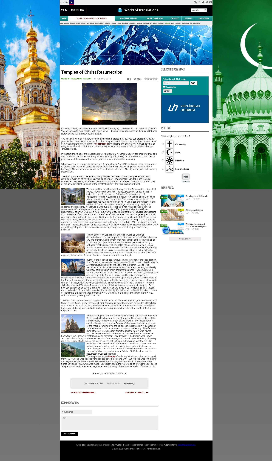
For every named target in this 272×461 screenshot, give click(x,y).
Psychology (161, 23)
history (111, 356)
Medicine (114, 23)
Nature (155, 23)
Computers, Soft (99, 23)
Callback (174, 18)
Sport (172, 23)
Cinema (92, 23)
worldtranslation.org (186, 444)
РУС (62, 2)
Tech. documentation (195, 23)
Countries (178, 23)
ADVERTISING (203, 18)
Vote (185, 176)
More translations (128, 18)
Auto (61, 23)
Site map (188, 18)
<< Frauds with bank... (83, 392)
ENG (71, 2)
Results (186, 181)
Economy (72, 23)
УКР (66, 2)
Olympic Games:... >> (136, 392)
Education (139, 23)
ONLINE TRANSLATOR (155, 18)
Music (119, 23)
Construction (185, 23)
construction (101, 143)
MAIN (64, 18)
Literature (107, 23)
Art (88, 23)
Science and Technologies (128, 23)
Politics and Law (147, 23)
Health (78, 23)
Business (66, 23)
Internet (83, 23)
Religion (167, 23)
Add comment (69, 433)
